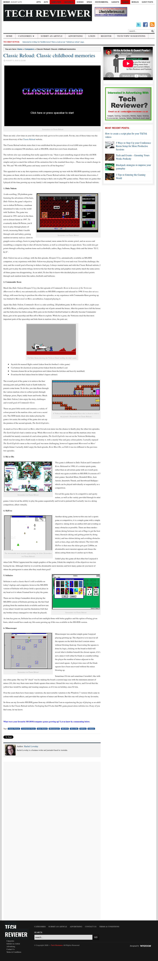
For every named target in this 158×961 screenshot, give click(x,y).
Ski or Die (74, 729)
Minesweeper (54, 729)
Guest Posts (147, 2)
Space (89, 2)
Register (106, 36)
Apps (38, 2)
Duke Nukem (42, 729)
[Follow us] (138, 24)
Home (9, 36)
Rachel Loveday (31, 746)
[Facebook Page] (145, 24)
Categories (25, 36)
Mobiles (135, 2)
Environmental (101, 2)
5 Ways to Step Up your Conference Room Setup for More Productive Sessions (133, 146)
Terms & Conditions (13, 952)
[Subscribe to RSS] (152, 24)
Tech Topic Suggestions (131, 36)
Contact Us (10, 949)
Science (80, 2)
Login (91, 36)
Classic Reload (29, 139)
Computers (56, 2)
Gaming (125, 2)
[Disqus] (52, 800)
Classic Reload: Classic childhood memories (49, 55)
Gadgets (115, 2)
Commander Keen (28, 729)
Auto (46, 2)
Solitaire (91, 729)
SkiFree (83, 729)
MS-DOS (65, 729)
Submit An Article (51, 36)
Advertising (75, 36)
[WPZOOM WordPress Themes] (145, 946)
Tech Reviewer (47, 13)
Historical (69, 2)
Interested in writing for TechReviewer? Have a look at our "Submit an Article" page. (53, 42)
